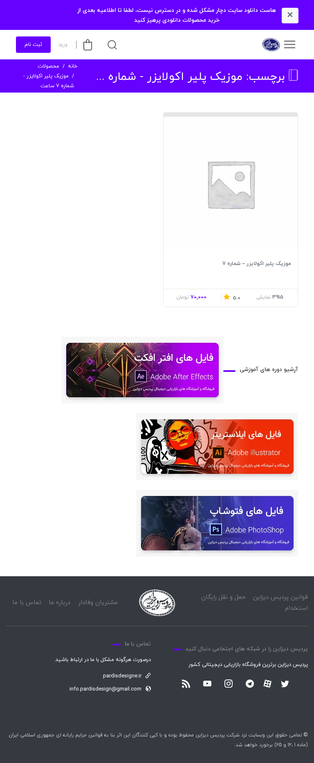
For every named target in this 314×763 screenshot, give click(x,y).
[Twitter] (285, 684)
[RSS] (186, 684)
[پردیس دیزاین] (270, 44)
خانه (72, 66)
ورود (62, 44)
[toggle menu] (289, 44)
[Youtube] (207, 684)
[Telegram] (249, 684)
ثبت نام (33, 44)
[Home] (157, 602)
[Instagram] (228, 684)
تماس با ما (26, 602)
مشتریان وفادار (98, 602)
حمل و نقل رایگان (223, 597)
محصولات (48, 66)
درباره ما (59, 602)
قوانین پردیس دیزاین (280, 597)
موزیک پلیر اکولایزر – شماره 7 (256, 263)
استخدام (296, 608)
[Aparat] (267, 683)
